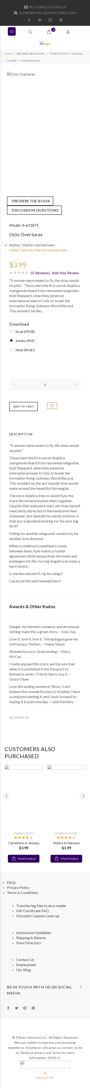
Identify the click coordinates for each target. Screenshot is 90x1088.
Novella (12, 60)
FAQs (11, 882)
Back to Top (45, 1077)
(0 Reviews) (40, 273)
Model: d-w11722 (66, 833)
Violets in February (66, 843)
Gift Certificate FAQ (32, 910)
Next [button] (83, 796)
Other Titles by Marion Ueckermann (38, 250)
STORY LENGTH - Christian (66, 53)
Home (8, 53)
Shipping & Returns (31, 937)
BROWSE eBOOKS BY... (31, 53)
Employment (26, 964)
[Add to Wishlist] (52, 405)
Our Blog (23, 969)
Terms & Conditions (22, 892)
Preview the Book (30, 201)
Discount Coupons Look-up (37, 916)
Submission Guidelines (33, 932)
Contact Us (25, 959)
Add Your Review (65, 273)
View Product (26, 858)
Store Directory (28, 943)
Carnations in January (23, 843)
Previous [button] (6, 796)
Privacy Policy (18, 887)
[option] (45, 143)
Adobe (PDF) (25, 341)
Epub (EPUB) (25, 331)
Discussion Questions (34, 210)
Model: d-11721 (24, 833)
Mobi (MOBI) (25, 350)
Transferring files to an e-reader (41, 905)
